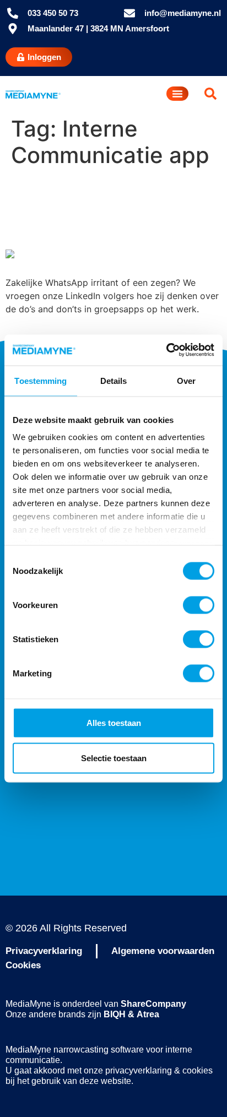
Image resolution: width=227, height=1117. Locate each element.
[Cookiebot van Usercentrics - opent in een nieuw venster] (166, 350)
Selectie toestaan (114, 757)
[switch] (198, 605)
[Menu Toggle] (177, 93)
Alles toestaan (114, 722)
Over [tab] (186, 380)
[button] (210, 94)
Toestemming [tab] (40, 380)
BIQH (115, 1014)
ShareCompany (153, 1003)
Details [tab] (113, 380)
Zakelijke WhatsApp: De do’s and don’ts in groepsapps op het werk (107, 209)
